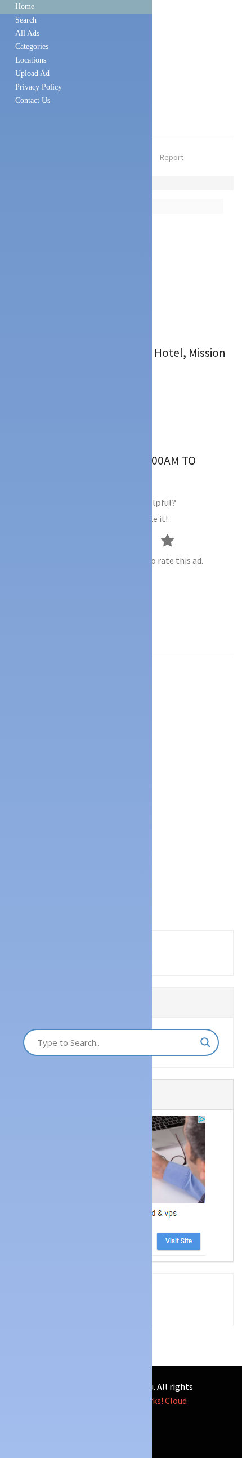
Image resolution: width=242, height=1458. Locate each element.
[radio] (173, 540)
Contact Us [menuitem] (32, 100)
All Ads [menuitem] (27, 33)
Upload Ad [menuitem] (32, 73)
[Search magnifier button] (205, 1042)
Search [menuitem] (26, 20)
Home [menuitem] (24, 6)
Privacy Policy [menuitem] (38, 87)
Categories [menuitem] (31, 46)
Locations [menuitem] (30, 60)
